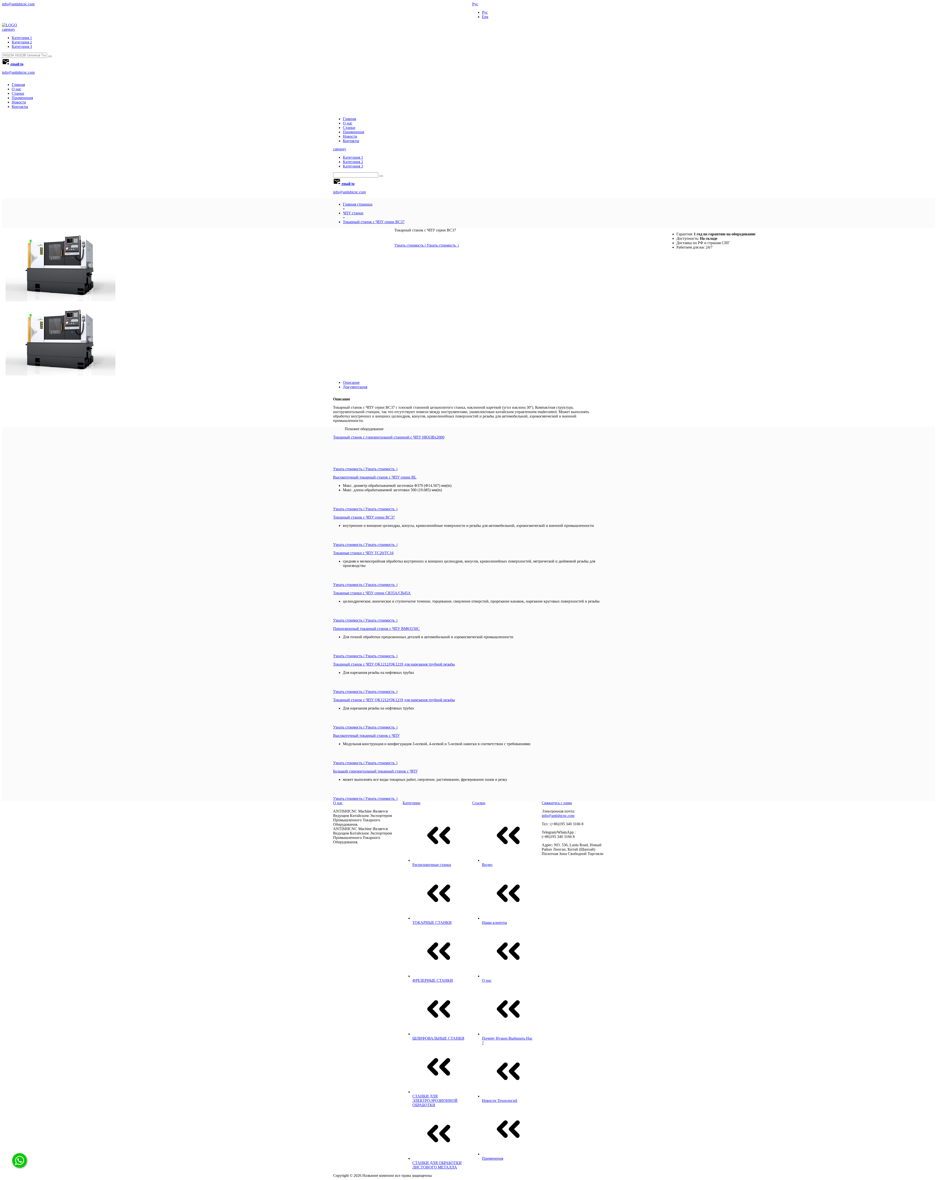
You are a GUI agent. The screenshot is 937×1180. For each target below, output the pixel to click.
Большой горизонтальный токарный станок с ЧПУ (375, 771)
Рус (475, 4)
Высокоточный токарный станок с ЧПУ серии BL (375, 477)
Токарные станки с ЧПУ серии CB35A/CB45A (372, 593)
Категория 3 (22, 46)
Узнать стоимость (426, 245)
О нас (16, 89)
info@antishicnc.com (18, 4)
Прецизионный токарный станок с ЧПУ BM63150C (376, 629)
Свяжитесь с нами (557, 803)
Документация (355, 387)
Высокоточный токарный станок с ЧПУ (366, 735)
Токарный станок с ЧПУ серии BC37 (374, 222)
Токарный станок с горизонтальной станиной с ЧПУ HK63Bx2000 (388, 437)
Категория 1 (22, 38)
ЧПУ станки (353, 213)
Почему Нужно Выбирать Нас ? (507, 1040)
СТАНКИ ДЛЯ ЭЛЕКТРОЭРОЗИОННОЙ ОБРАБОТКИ (435, 1100)
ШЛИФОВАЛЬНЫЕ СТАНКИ (438, 1038)
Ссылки (478, 803)
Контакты (20, 106)
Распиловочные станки (431, 865)
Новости (19, 102)
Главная (18, 85)
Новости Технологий (499, 1100)
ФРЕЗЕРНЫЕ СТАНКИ (432, 980)
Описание (351, 382)
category (8, 29)
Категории (411, 803)
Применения (22, 98)
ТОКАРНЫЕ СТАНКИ (432, 922)
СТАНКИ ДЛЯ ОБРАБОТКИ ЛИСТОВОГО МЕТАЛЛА (437, 1165)
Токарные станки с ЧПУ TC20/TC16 (363, 553)
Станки (18, 93)
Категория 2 (22, 42)
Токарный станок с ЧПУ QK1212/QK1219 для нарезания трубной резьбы (394, 664)
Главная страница (357, 204)
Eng (485, 17)
